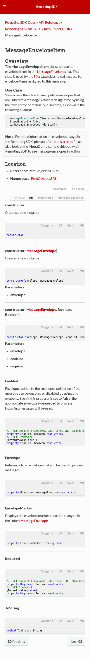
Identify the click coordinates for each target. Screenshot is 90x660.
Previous (18, 642)
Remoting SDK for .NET (23, 29)
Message (41, 76)
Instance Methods (71, 198)
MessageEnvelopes (51, 71)
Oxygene (47, 225)
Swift (71, 225)
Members (60, 189)
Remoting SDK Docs (20, 22)
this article (64, 141)
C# (60, 225)
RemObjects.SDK (57, 29)
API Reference (49, 22)
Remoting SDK (47, 7)
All (31, 198)
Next (74, 642)
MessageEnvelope (41, 250)
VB (82, 225)
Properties (45, 198)
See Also (78, 189)
